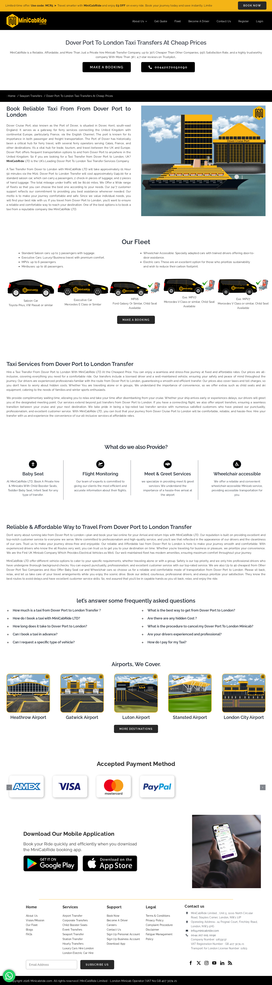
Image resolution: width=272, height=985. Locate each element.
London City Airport (244, 717)
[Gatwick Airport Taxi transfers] (82, 675)
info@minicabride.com (205, 930)
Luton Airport (136, 717)
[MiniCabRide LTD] (26, 15)
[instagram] (206, 963)
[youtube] (214, 963)
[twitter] (199, 963)
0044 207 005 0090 (203, 935)
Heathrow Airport (28, 717)
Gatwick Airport (82, 717)
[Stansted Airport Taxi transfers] (190, 675)
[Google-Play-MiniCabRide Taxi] (50, 856)
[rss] (230, 963)
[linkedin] (222, 963)
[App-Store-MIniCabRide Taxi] (110, 856)
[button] (68, 610)
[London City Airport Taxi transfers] (243, 675)
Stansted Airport (190, 717)
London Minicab (121, 981)
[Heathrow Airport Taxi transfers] (28, 675)
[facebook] (191, 963)
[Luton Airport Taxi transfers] (136, 675)
